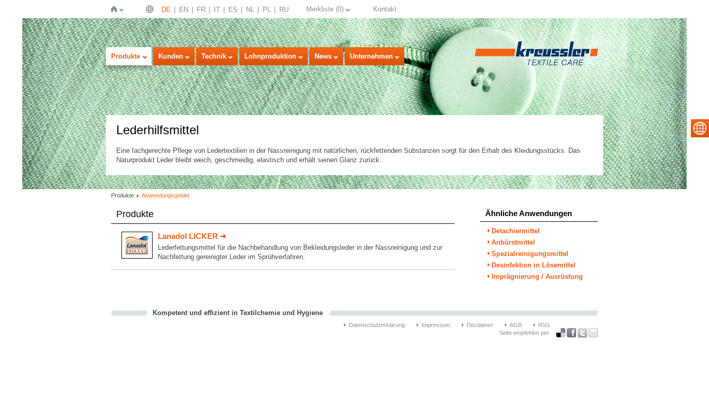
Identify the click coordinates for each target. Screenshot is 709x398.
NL (250, 9)
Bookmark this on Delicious (560, 332)
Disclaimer (480, 325)
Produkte (125, 56)
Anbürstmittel (513, 242)
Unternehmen (371, 56)
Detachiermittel (516, 231)
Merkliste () (325, 9)
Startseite (116, 9)
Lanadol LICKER (188, 236)
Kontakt (385, 9)
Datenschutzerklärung (377, 325)
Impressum (435, 325)
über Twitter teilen (582, 333)
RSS (544, 325)
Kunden (170, 56)
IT (217, 9)
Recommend (593, 332)
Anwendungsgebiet (165, 195)
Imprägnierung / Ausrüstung (537, 276)
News (323, 56)
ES (233, 9)
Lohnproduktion (270, 56)
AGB (516, 325)
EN (183, 9)
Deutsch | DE (151, 9)
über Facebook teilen (571, 333)
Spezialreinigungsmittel (530, 254)
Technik (213, 56)
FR (201, 9)
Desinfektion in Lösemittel (534, 265)
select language (700, 128)
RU (284, 9)
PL (267, 9)
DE (166, 9)
